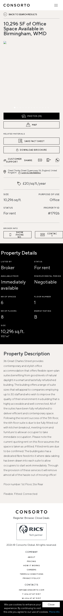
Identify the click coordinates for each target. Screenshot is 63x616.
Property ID (51, 207)
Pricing (31, 561)
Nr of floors (9, 311)
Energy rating (42, 311)
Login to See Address (31, 172)
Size (6, 194)
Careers (31, 570)
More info (54, 611)
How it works (31, 565)
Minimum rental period (47, 276)
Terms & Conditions (31, 574)
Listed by (6, 261)
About (31, 557)
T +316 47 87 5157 (31, 594)
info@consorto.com (31, 590)
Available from (10, 276)
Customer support (14, 160)
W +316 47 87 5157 (31, 598)
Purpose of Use (49, 194)
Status (8, 207)
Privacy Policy (31, 578)
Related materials (14, 134)
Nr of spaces (8, 297)
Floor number (42, 297)
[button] (12, 76)
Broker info (11, 228)
